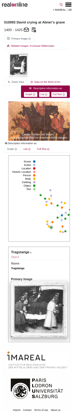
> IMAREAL (59, 9)
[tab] (19, 38)
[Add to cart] (26, 30)
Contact (27, 410)
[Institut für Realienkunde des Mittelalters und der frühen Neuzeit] (37, 360)
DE (70, 9)
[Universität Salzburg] (37, 388)
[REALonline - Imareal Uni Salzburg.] (37, 4)
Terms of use (41, 410)
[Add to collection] (34, 30)
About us (55, 410)
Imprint (16, 410)
